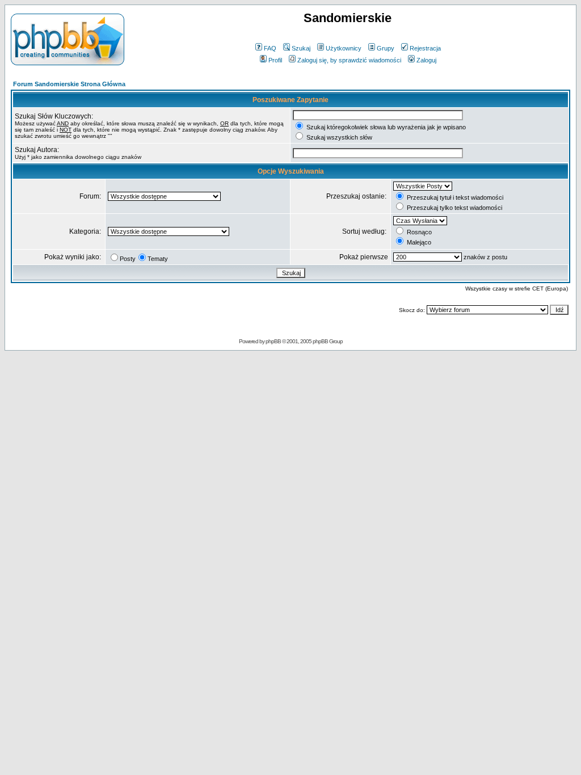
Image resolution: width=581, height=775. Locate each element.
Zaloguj (426, 60)
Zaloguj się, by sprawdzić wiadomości (349, 60)
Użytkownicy (343, 48)
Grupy (385, 48)
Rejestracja (425, 48)
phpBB (273, 341)
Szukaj (301, 48)
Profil (275, 60)
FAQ (270, 48)
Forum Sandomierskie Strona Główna (69, 84)
